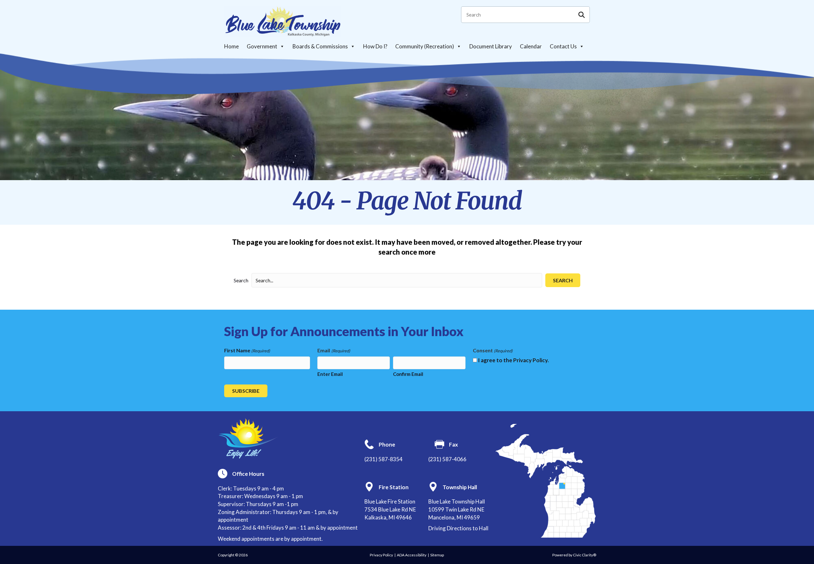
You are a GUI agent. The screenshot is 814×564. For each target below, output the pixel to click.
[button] (562, 280)
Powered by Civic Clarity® (574, 555)
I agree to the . (513, 360)
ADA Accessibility (411, 555)
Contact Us (563, 46)
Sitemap (437, 555)
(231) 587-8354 (383, 459)
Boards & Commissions (320, 46)
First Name (247, 350)
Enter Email (330, 374)
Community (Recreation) (424, 46)
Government (262, 46)
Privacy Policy (530, 360)
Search (241, 280)
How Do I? (375, 46)
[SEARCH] (582, 15)
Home (231, 46)
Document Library (490, 46)
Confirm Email (408, 374)
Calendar (531, 46)
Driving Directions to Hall (458, 528)
